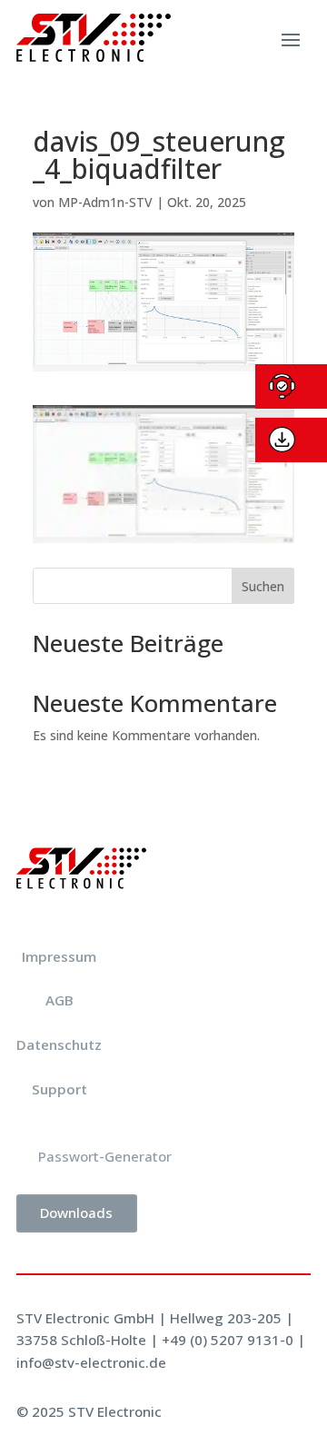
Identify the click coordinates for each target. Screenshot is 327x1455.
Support (59, 1089)
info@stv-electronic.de (91, 1362)
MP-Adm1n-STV (105, 202)
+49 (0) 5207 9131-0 (227, 1340)
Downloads (76, 1212)
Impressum (59, 956)
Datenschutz (59, 1044)
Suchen (263, 586)
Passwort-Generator (105, 1156)
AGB (59, 1000)
